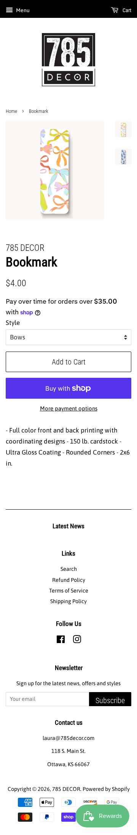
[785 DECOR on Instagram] (77, 641)
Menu (22, 10)
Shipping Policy (68, 601)
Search (69, 569)
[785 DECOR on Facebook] (60, 641)
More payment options (68, 408)
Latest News (68, 526)
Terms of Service (68, 591)
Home (11, 111)
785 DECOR (66, 789)
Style (13, 322)
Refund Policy (68, 580)
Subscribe (110, 700)
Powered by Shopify (106, 789)
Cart (126, 10)
